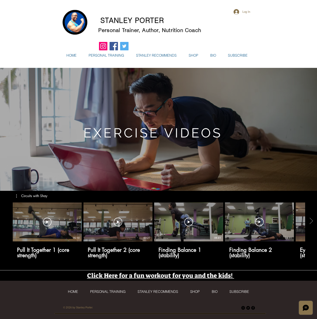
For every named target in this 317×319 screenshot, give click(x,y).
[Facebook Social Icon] (114, 46)
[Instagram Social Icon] (103, 46)
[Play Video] (47, 222)
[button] (193, 55)
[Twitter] (248, 308)
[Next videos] (311, 221)
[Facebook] (253, 308)
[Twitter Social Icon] (124, 46)
